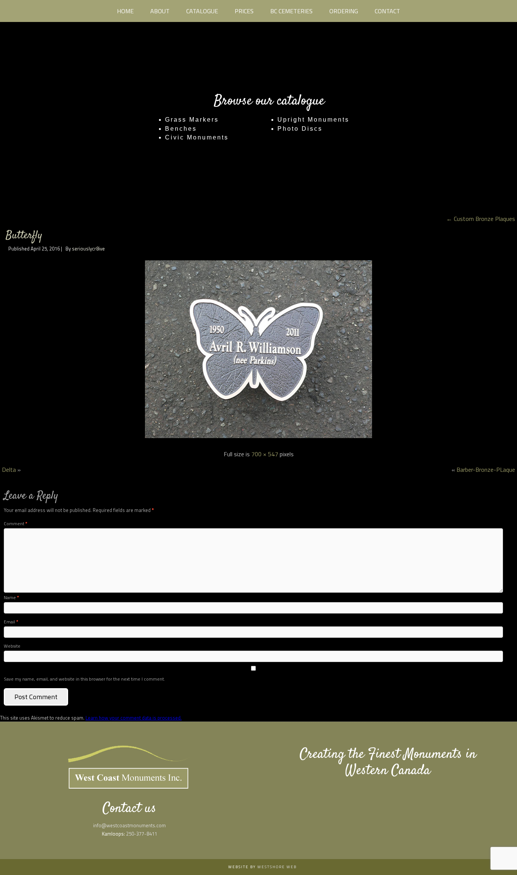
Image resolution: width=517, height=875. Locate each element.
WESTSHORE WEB (277, 867)
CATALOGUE (202, 11)
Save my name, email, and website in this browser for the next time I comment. (84, 678)
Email (11, 621)
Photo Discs (299, 128)
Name (11, 597)
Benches (181, 128)
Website (12, 646)
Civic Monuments (197, 137)
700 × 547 (264, 454)
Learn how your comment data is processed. (134, 718)
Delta (9, 469)
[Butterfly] (258, 438)
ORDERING (343, 11)
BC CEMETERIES (291, 11)
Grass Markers (192, 119)
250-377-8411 (141, 833)
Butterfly (24, 235)
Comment (15, 523)
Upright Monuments (313, 119)
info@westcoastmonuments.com (129, 825)
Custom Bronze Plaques (480, 218)
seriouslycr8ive (88, 248)
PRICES (244, 11)
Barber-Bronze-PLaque (485, 469)
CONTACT (387, 11)
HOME (125, 11)
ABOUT (160, 11)
